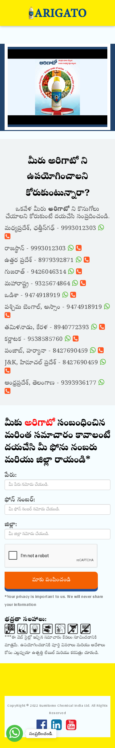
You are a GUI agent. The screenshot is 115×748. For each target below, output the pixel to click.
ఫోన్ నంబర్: (20, 500)
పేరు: (11, 476)
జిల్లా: (11, 525)
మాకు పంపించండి (51, 580)
